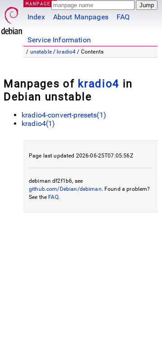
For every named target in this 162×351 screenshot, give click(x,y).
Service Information (59, 40)
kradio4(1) (38, 123)
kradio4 (66, 52)
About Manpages (80, 17)
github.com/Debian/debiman (65, 189)
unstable (41, 52)
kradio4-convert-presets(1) (64, 115)
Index (36, 17)
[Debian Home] (11, 18)
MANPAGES (40, 3)
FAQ (123, 17)
